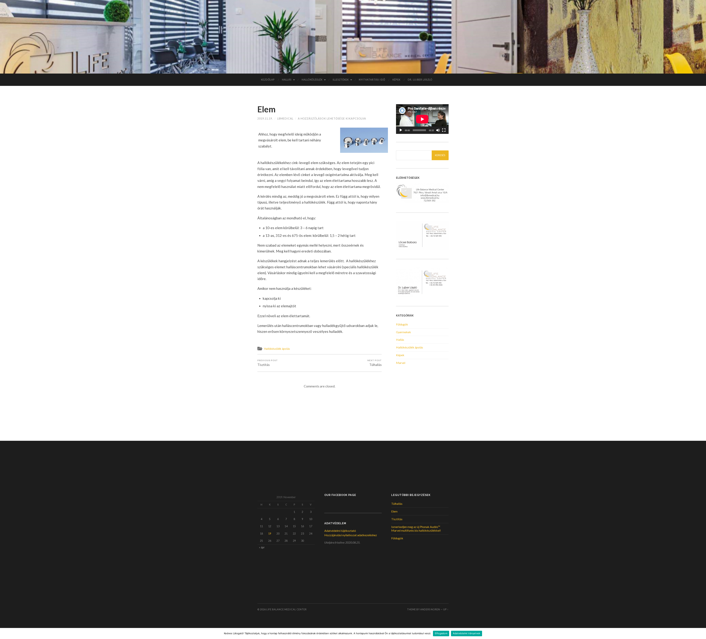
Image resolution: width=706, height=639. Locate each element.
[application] (422, 119)
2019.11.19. (265, 118)
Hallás (287, 79)
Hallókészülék (312, 79)
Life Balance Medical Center (286, 609)
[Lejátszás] (401, 130)
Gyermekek (403, 332)
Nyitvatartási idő (372, 79)
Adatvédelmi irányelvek (466, 633)
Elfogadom (441, 633)
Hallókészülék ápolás (277, 348)
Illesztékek (341, 79)
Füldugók (402, 324)
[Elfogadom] (701, 633)
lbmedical (285, 118)
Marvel (400, 362)
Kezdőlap (268, 79)
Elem (266, 109)
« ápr (262, 547)
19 (269, 533)
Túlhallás (374, 363)
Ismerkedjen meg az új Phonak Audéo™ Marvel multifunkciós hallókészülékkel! (416, 528)
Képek (396, 79)
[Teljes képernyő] (444, 130)
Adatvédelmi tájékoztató (340, 530)
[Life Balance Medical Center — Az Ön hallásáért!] (353, 36)
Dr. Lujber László (420, 79)
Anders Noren (430, 609)
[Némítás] (438, 130)
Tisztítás (267, 363)
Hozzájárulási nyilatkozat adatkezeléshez (350, 535)
